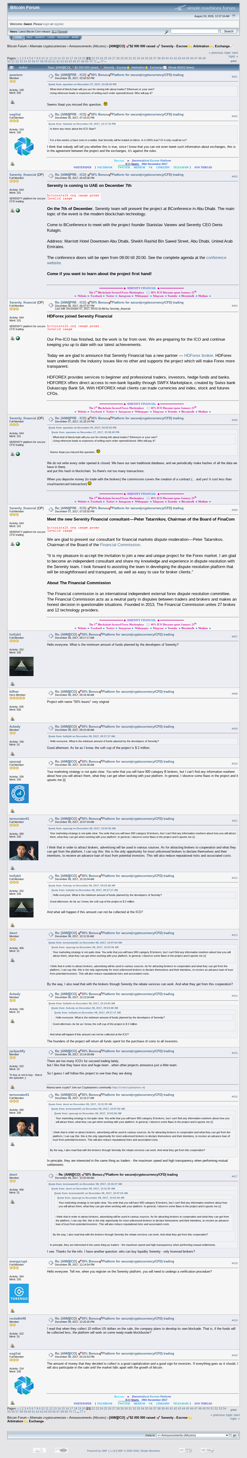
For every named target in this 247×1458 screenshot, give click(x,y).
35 (146, 58)
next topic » (233, 54)
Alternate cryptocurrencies (48, 46)
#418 (235, 1263)
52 (17, 61)
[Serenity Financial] (17, 210)
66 (74, 61)
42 (175, 58)
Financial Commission (120, 544)
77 (102, 61)
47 (196, 58)
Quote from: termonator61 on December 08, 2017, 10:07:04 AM (85, 942)
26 (109, 58)
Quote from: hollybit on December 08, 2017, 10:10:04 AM (81, 1003)
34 (142, 58)
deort (13, 933)
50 (9, 61)
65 (70, 61)
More (75, 37)
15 (63, 58)
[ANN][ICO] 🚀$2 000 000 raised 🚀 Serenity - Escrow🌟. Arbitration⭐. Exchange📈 (171, 46)
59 (46, 61)
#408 (235, 693)
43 (179, 58)
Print (234, 61)
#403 (235, 176)
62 (58, 61)
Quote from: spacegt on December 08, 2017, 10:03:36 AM (82, 828)
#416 (235, 1096)
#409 (235, 728)
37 (155, 58)
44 (183, 58)
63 (62, 61)
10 (43, 58)
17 (71, 58)
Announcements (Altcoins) (87, 46)
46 (191, 58)
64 (66, 61)
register (58, 24)
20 (83, 58)
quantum (16, 75)
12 (51, 58)
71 (95, 61)
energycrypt (18, 1261)
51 (13, 61)
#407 (235, 636)
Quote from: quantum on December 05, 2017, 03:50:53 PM (82, 427)
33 (138, 58)
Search (40, 37)
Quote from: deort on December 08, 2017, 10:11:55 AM (80, 1104)
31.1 (54, 31)
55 (29, 61)
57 (37, 61)
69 (87, 61)
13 (55, 58)
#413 (235, 935)
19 (79, 58)
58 (41, 61)
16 (67, 58)
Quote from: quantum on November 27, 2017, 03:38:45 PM (82, 84)
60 (50, 61)
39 (163, 58)
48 (200, 58)
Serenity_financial (22, 174)
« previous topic (220, 52)
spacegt (15, 761)
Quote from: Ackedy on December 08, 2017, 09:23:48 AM (81, 885)
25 (105, 58)
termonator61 (19, 819)
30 (126, 58)
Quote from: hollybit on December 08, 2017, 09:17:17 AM (81, 736)
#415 (235, 1052)
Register (63, 37)
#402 (235, 116)
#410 (235, 763)
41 (171, 58)
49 (204, 58)
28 (118, 58)
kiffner (14, 691)
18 (75, 58)
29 (122, 58)
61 (54, 61)
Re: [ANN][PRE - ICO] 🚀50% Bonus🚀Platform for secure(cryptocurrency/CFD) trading (119, 75)
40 (167, 58)
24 (101, 58)
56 (33, 61)
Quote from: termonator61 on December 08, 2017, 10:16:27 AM (85, 1184)
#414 (235, 995)
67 (78, 61)
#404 (235, 305)
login (46, 24)
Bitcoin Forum (17, 46)
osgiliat (15, 114)
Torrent (62, 31)
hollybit (15, 634)
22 (93, 58)
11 (46, 58)
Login (51, 37)
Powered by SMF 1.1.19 (101, 1450)
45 (187, 58)
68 (82, 61)
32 (134, 58)
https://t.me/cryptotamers (127, 1087)
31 (130, 58)
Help (29, 37)
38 (159, 58)
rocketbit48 (17, 1318)
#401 (235, 76)
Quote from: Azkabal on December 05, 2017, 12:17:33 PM (82, 123)
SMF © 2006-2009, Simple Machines (138, 1450)
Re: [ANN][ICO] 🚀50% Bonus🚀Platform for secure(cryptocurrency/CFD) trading (114, 634)
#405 (235, 420)
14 (59, 58)
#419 (235, 1320)
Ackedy (14, 726)
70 (91, 61)
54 (25, 61)
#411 (235, 820)
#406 (235, 510)
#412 (235, 877)
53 (21, 61)
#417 (235, 1176)
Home (18, 37)
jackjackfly (17, 1051)
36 (150, 58)
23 (97, 58)
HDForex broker (198, 355)
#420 (235, 1355)
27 (114, 58)
